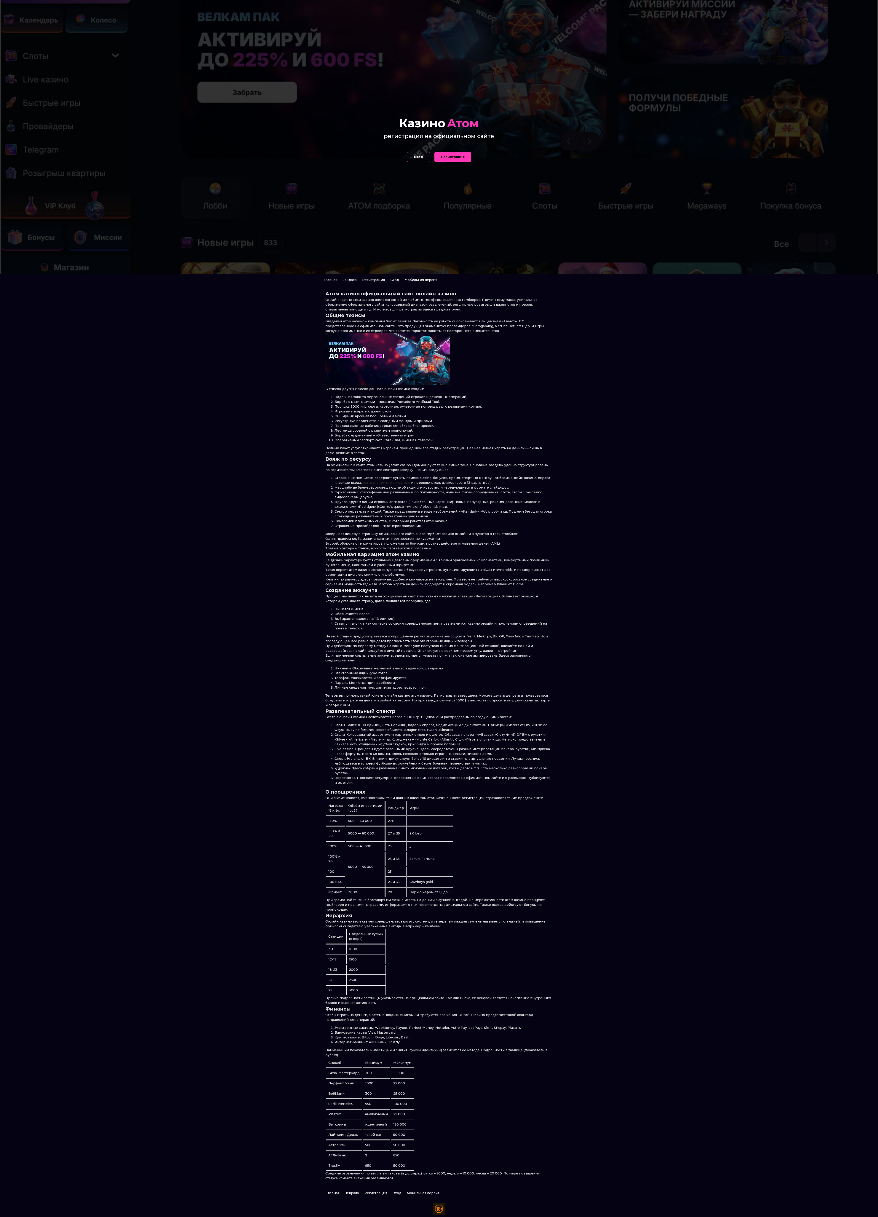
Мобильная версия (420, 280)
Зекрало (350, 280)
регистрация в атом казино (386, 483)
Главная (330, 280)
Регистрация (373, 280)
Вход (394, 280)
